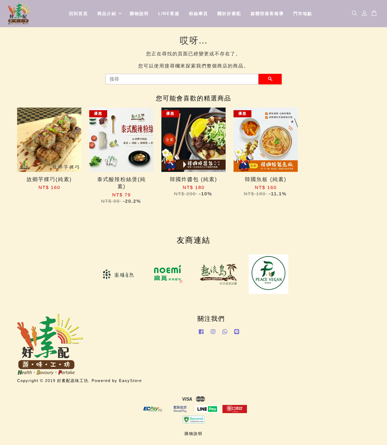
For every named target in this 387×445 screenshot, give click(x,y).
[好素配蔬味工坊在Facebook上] (201, 334)
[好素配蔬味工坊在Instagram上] (213, 334)
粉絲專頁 (198, 13)
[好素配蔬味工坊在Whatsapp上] (225, 334)
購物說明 (139, 13)
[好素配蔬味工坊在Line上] (236, 334)
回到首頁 (78, 13)
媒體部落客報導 (267, 13)
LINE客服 (169, 13)
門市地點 (302, 13)
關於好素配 (229, 13)
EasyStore (130, 380)
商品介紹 (106, 13)
